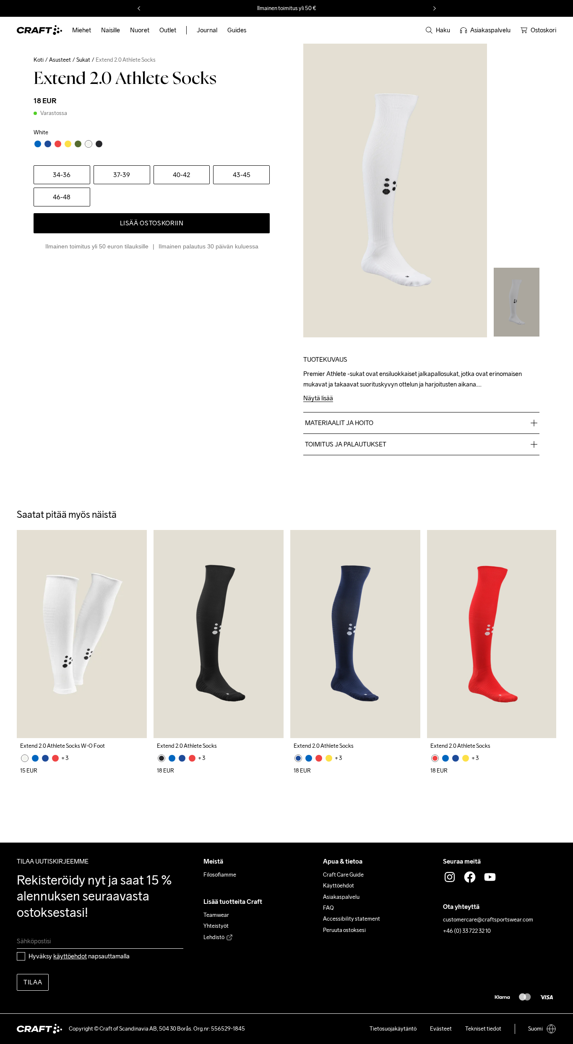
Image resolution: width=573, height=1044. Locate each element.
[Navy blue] (45, 758)
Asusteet (60, 59)
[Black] (161, 758)
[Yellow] (329, 758)
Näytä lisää (318, 398)
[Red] (55, 758)
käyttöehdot (70, 956)
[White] (24, 758)
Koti (39, 59)
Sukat (83, 59)
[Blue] (35, 758)
